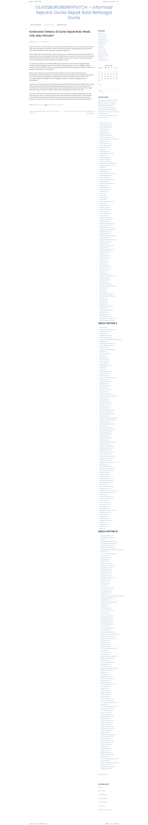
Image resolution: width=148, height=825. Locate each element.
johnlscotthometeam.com (106, 246)
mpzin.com (102, 193)
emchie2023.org (104, 347)
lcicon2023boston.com (105, 316)
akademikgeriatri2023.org (106, 343)
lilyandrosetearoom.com (108, 636)
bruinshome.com (105, 626)
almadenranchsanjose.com (107, 276)
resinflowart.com (105, 584)
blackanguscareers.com (107, 728)
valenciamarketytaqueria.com (109, 602)
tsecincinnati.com (104, 375)
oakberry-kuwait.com (105, 438)
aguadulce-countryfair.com (107, 462)
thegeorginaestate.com (106, 478)
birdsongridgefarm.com (107, 716)
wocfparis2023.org (104, 331)
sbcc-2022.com (103, 292)
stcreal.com (102, 195)
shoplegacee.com (104, 187)
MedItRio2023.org (104, 314)
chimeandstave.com (106, 576)
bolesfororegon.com (106, 730)
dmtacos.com (104, 551)
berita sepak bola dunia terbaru (55, 105)
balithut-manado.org (105, 284)
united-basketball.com (107, 610)
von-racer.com (103, 426)
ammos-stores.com (106, 712)
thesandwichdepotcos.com (107, 228)
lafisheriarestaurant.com (106, 458)
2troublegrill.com (105, 652)
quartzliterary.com (104, 440)
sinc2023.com (103, 333)
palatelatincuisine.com (107, 568)
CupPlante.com (103, 191)
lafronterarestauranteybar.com (110, 634)
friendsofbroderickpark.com (107, 442)
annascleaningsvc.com (107, 628)
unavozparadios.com (105, 390)
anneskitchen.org (106, 600)
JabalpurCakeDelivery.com (107, 165)
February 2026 (102, 36)
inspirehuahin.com (104, 221)
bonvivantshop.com (105, 189)
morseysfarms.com (104, 502)
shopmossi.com (105, 660)
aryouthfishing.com (106, 608)
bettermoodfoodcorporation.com (109, 139)
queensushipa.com (104, 207)
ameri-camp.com (104, 211)
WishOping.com (103, 185)
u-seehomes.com (104, 248)
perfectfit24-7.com (104, 422)
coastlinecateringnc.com (107, 545)
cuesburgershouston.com (108, 547)
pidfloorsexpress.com (105, 135)
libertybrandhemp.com (107, 722)
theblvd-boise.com (104, 258)
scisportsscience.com (107, 765)
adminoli (47, 41)
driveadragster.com (106, 558)
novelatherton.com (106, 739)
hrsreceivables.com (104, 213)
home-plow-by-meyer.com (108, 566)
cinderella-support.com (106, 217)
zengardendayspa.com (107, 620)
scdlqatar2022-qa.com (105, 335)
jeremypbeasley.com (105, 225)
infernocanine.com (106, 666)
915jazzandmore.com (105, 460)
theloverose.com (105, 580)
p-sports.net (104, 586)
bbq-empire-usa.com (105, 512)
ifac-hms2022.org (104, 360)
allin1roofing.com (106, 680)
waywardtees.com (104, 133)
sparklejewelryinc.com (107, 622)
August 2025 (102, 44)
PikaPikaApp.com (104, 171)
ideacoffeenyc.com (104, 406)
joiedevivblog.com (106, 718)
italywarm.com (105, 756)
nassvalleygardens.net (107, 741)
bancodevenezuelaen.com (106, 137)
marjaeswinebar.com (105, 402)
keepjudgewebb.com (106, 682)
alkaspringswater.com (105, 432)
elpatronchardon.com (105, 450)
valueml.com (103, 199)
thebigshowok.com (106, 574)
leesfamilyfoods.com (105, 266)
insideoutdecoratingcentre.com (108, 240)
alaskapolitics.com (104, 147)
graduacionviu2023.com (107, 616)
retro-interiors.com (105, 256)
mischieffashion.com (105, 252)
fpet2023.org (103, 260)
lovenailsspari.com (104, 436)
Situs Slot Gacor (103, 802)
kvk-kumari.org (105, 760)
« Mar (100, 84)
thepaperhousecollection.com (109, 668)
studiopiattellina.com (105, 444)
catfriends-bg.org (104, 129)
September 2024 (103, 60)
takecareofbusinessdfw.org (107, 173)
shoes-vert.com (103, 392)
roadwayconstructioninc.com (107, 490)
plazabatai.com (103, 380)
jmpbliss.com (103, 203)
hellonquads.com (104, 384)
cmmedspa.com (105, 688)
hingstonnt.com (104, 141)
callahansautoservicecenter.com (108, 418)
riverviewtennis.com (105, 504)
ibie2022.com (103, 290)
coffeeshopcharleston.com (107, 428)
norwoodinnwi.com (106, 724)
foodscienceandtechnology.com (110, 763)
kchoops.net (104, 704)
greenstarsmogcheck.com (106, 414)
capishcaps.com (103, 526)
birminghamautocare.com (106, 468)
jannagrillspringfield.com (106, 446)
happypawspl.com (104, 416)
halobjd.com (102, 167)
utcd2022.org (103, 352)
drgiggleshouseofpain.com (107, 230)
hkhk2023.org (103, 300)
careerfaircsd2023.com (105, 310)
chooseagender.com (105, 143)
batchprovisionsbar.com (106, 496)
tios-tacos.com (105, 612)
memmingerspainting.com (107, 223)
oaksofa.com (103, 522)
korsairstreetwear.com (107, 588)
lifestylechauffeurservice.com (107, 236)
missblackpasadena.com (107, 598)
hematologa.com (105, 560)
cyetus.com (102, 272)
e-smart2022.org (104, 262)
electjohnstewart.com (107, 743)
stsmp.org (102, 149)
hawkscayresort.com (105, 382)
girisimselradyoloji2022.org (107, 349)
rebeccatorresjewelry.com (106, 201)
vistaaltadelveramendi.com (108, 543)
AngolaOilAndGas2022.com (107, 294)
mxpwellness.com (106, 664)
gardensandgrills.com (107, 692)
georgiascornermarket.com (107, 420)
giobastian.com (105, 642)
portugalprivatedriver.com (107, 424)
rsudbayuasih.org (106, 750)
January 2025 (102, 52)
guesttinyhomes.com (107, 564)
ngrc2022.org (103, 264)
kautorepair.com (104, 400)
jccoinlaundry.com (104, 398)
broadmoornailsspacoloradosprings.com (112, 596)
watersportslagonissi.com (106, 250)
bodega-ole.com (105, 732)
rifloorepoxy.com (105, 646)
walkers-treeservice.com (108, 658)
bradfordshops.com (105, 274)
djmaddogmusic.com (106, 676)
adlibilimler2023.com (105, 280)
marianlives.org (103, 131)
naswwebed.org (104, 282)
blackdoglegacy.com (106, 570)
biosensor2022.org (104, 354)
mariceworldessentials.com (107, 456)
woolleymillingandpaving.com (109, 648)
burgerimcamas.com (106, 769)
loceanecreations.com (107, 714)
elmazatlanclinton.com (105, 404)
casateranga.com (105, 654)
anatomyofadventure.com (108, 684)
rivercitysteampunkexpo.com (109, 702)
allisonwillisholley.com (107, 670)
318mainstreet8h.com (105, 434)
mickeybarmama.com (105, 488)
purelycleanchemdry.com (106, 183)
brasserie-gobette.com (106, 498)
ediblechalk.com (104, 518)
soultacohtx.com (104, 524)
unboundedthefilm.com (106, 127)
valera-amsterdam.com (107, 720)
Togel (99, 787)
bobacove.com (103, 484)
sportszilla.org (103, 494)
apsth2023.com (103, 312)
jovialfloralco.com (104, 244)
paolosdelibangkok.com (106, 482)
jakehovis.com (103, 464)
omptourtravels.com (106, 745)
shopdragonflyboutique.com (107, 492)
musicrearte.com (104, 500)
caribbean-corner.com (107, 698)
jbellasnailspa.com (104, 472)
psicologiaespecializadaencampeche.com (112, 549)
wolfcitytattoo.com (106, 630)
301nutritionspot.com (107, 710)
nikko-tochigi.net (105, 696)
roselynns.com (103, 155)
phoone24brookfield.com (106, 486)
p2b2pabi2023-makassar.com (107, 329)
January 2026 (102, 38)
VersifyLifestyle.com (105, 177)
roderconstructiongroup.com (107, 378)
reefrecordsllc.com (106, 604)
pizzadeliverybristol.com (106, 412)
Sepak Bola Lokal (62, 25)
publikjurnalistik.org (106, 752)
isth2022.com (103, 327)
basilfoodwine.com (106, 694)
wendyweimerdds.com (105, 209)
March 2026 (101, 34)
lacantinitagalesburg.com (106, 410)
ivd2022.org (102, 367)
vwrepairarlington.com (107, 536)
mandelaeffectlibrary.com (106, 153)
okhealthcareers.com (105, 123)
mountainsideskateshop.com (109, 706)
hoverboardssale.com (105, 145)
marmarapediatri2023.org (106, 345)
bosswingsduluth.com (105, 466)
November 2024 (103, 56)
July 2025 (100, 46)
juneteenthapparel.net (107, 754)
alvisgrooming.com (104, 476)
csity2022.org (103, 369)
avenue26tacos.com (106, 592)
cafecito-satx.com (106, 614)
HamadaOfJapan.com (105, 175)
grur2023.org (103, 298)
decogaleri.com (103, 388)
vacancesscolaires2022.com (107, 320)
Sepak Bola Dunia (49, 25)
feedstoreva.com (104, 514)
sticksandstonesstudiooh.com (109, 656)
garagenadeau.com (105, 234)
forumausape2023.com (106, 306)
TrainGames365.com (105, 161)
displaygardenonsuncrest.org (107, 510)
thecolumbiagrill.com (105, 337)
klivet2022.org (103, 358)
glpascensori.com (106, 644)
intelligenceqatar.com (105, 169)
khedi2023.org (103, 341)
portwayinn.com (105, 674)
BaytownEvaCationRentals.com (108, 163)
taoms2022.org (103, 362)
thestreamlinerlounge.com (108, 734)
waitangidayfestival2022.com (107, 318)
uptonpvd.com (105, 650)
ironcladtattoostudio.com (108, 624)
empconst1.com (103, 215)
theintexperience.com (105, 125)
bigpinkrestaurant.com (106, 219)
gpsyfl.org (102, 528)
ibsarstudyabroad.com (105, 371)
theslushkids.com (106, 640)
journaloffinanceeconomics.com (110, 758)
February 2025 (102, 50)
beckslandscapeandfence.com (109, 541)
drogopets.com (103, 516)
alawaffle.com (104, 606)
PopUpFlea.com (103, 197)
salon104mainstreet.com (106, 430)
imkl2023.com (103, 308)
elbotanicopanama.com (106, 394)
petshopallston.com (106, 590)
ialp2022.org (103, 356)
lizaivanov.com (105, 562)
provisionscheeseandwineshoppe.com (110, 339)
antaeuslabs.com (104, 181)
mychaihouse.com (104, 474)
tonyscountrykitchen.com (106, 470)
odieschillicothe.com (105, 408)
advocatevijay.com (104, 278)
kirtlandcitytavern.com (107, 708)
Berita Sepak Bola (36, 25)
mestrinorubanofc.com (107, 737)
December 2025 (102, 40)
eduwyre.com (103, 254)
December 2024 (102, 54)
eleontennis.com (104, 270)
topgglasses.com (105, 594)
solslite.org (104, 672)
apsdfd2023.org (103, 304)
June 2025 (101, 48)
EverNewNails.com (104, 238)
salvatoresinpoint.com (105, 242)
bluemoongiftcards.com (107, 700)
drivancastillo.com (106, 686)
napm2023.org (103, 302)
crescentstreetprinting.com (108, 553)
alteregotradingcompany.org (107, 286)
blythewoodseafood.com (106, 480)
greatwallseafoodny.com (108, 578)
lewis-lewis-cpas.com (105, 268)
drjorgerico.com (104, 205)
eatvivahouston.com (106, 572)
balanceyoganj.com (104, 157)
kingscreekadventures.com (107, 179)
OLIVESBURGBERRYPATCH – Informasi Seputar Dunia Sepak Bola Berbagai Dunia (74, 12)
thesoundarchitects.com (107, 678)
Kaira (39, 823)
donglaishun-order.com (106, 452)
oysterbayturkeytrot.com (108, 632)
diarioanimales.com (105, 386)
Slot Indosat (101, 791)
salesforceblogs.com (105, 159)
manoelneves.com (104, 151)
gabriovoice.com (105, 582)
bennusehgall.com (104, 373)
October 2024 (102, 58)
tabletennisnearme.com (106, 520)
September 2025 (103, 42)
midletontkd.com (105, 690)
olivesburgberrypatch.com (108, 638)
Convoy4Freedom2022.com (107, 296)
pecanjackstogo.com (106, 618)
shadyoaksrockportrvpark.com (108, 396)
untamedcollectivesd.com (108, 662)
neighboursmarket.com (107, 726)
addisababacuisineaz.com (108, 767)
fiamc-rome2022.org (105, 454)
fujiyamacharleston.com (106, 448)
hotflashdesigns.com (105, 232)
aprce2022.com (103, 288)
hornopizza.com (105, 555)
